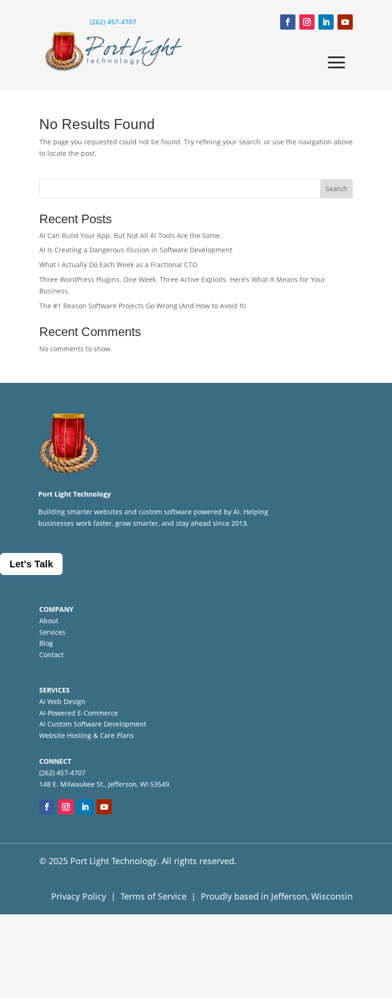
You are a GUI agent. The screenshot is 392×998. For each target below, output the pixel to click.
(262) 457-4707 (113, 21)
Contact (51, 654)
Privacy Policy (78, 896)
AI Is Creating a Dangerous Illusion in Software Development (135, 249)
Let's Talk (31, 564)
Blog (46, 643)
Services (52, 632)
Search (337, 188)
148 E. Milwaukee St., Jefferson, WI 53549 (104, 784)
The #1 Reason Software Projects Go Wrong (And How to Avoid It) (142, 305)
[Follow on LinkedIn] (326, 22)
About (48, 620)
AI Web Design (62, 701)
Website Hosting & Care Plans (86, 735)
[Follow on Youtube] (345, 22)
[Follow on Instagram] (307, 22)
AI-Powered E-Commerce (78, 712)
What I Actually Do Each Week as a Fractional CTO (118, 264)
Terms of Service (153, 896)
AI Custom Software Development (92, 723)
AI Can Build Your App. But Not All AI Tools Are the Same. (130, 235)
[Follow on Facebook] (287, 22)
